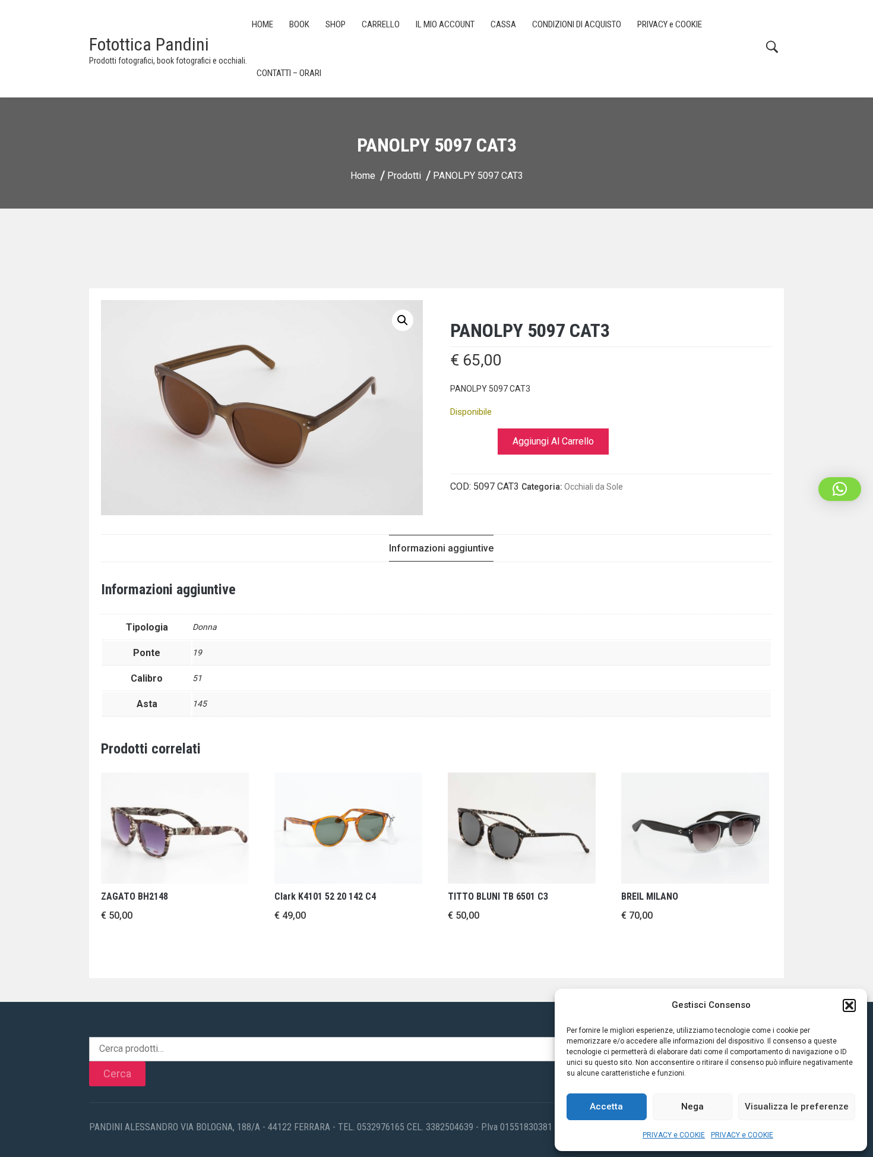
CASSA (503, 24)
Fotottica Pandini (149, 44)
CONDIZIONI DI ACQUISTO (576, 24)
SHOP (335, 24)
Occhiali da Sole (593, 486)
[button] (849, 1005)
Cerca (117, 1073)
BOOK (299, 24)
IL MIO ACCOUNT (445, 24)
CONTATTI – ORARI (289, 73)
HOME (262, 24)
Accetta (606, 1106)
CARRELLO (381, 24)
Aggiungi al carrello (553, 441)
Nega (692, 1106)
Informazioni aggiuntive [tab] (441, 548)
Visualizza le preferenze (797, 1106)
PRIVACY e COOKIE (674, 1135)
